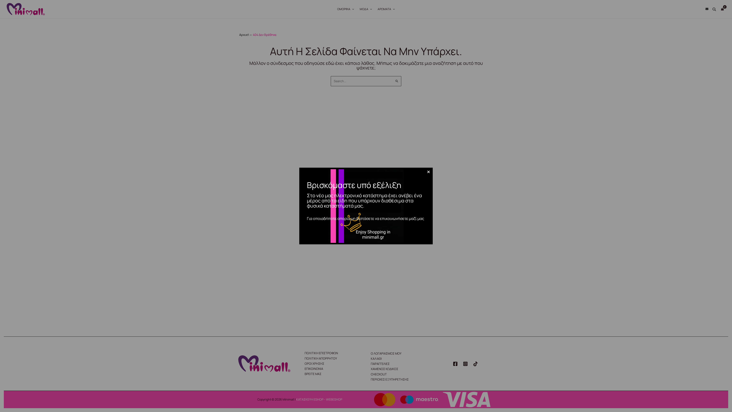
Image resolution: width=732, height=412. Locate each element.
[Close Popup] (428, 172)
